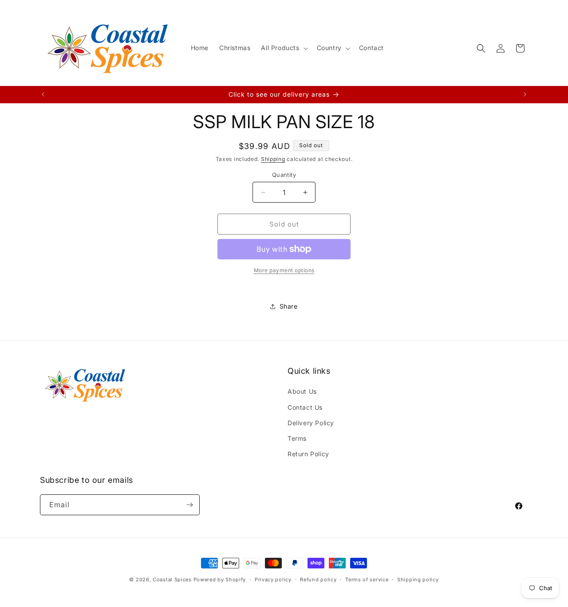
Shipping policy (418, 579)
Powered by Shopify (219, 579)
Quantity (284, 174)
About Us (302, 391)
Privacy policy (273, 579)
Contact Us (305, 407)
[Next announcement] (525, 94)
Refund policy (318, 579)
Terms (297, 438)
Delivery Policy (311, 423)
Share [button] (289, 306)
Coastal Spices (172, 579)
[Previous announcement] (43, 94)
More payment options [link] (284, 270)
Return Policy (308, 454)
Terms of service (366, 579)
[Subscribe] (189, 504)
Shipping (273, 159)
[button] (283, 48)
